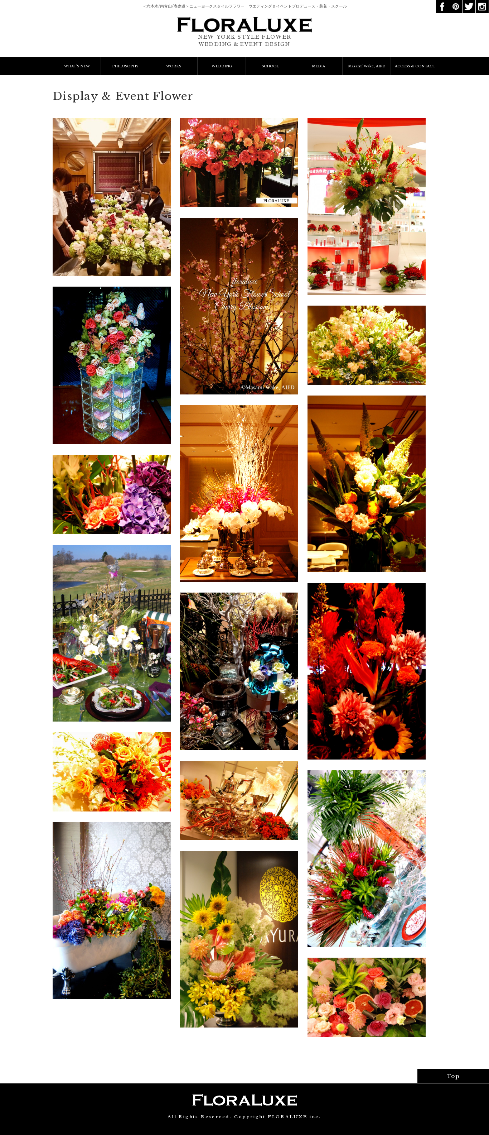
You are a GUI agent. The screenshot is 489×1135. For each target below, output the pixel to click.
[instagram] (482, 2)
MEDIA (318, 66)
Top (453, 1076)
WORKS (173, 66)
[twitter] (469, 2)
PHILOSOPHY (125, 66)
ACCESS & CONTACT (415, 66)
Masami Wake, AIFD (367, 66)
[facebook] (442, 2)
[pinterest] (455, 2)
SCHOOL (270, 66)
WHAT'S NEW (77, 66)
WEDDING (222, 66)
